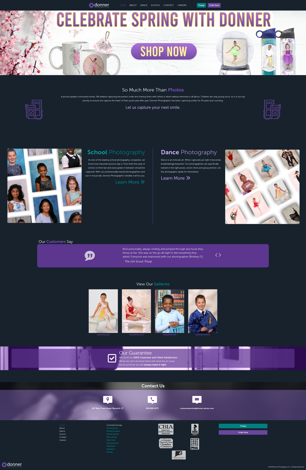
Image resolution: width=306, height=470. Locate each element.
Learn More (127, 182)
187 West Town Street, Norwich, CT (107, 408)
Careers (181, 5)
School (155, 5)
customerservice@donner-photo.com (197, 408)
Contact (169, 5)
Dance (144, 5)
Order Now (214, 5)
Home (123, 5)
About (133, 5)
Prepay (201, 5)
